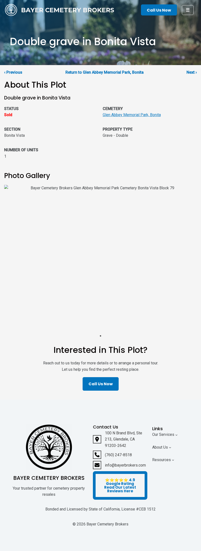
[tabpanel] (100, 258)
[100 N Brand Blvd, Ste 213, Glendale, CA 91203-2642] (120, 439)
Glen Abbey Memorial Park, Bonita (132, 114)
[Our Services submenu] (176, 434)
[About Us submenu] (170, 447)
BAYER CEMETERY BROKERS (67, 10)
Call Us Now (159, 10)
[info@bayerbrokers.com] (119, 465)
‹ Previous (13, 72)
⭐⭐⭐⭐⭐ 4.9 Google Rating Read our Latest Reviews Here (120, 485)
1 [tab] (100, 335)
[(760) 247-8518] (112, 455)
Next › (192, 72)
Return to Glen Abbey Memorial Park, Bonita (104, 72)
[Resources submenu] (173, 460)
